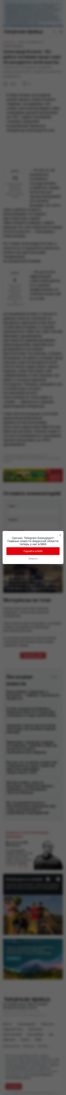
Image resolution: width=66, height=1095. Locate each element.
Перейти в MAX (33, 551)
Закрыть (33, 558)
